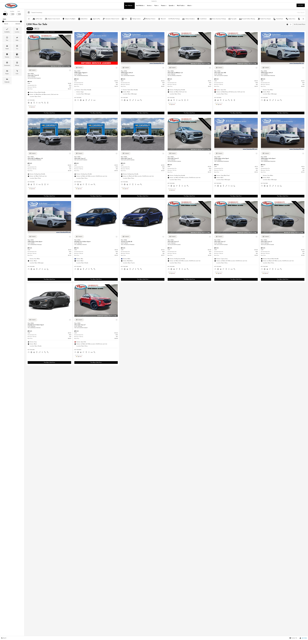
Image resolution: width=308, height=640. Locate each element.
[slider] (3, 21)
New (5, 11)
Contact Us (154, 1)
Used (19, 11)
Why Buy (300, 5)
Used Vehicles (139, 5)
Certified (12, 11)
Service (149, 5)
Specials (171, 5)
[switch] (5, 13)
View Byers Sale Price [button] (49, 113)
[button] (7, 30)
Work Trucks (180, 5)
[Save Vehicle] (70, 70)
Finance (163, 5)
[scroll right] (303, 18)
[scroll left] (29, 18)
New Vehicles (128, 5)
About (189, 5)
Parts (155, 5)
